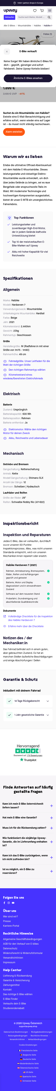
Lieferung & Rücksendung (17, 976)
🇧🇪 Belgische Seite (28, 1055)
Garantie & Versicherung (16, 980)
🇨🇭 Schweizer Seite (28, 1081)
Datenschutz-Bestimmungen (16, 1032)
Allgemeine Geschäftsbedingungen (22, 939)
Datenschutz (10, 948)
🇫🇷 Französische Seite (28, 1051)
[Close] (30, 2)
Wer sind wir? (10, 917)
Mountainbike (24, 26)
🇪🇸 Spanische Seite (28, 1077)
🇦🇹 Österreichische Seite (28, 1068)
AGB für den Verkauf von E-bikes (21, 944)
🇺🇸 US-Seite (28, 1072)
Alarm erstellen (14, 132)
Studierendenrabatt (13, 1008)
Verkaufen (9, 17)
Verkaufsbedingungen (37, 1040)
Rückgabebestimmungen (41, 1032)
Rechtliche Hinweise (39, 1036)
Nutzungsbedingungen (18, 1036)
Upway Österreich (32, 1023)
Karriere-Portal (11, 926)
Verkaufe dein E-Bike (14, 1004)
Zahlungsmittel (11, 985)
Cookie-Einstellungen (28, 1045)
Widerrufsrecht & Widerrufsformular (23, 953)
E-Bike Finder (10, 999)
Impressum (9, 962)
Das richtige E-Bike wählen (18, 994)
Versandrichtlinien (13, 958)
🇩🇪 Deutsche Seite (28, 1059)
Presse (7, 921)
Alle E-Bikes (9, 26)
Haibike (37, 26)
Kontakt (7, 990)
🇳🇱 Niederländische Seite (28, 1064)
